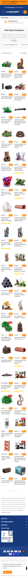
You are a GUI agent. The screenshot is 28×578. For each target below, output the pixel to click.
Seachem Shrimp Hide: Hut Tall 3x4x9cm (20, 338)
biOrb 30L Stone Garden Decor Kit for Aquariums (19, 194)
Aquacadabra (8, 548)
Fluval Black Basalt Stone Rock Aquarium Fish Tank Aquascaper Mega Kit (20, 459)
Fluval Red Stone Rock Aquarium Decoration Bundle (20, 387)
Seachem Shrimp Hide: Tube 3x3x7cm (7, 481)
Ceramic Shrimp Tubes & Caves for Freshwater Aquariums (20, 412)
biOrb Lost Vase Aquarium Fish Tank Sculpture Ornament (6, 168)
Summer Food (13, 17)
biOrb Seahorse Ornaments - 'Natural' (19, 316)
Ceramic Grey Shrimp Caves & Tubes (6, 293)
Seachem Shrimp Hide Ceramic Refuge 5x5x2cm (20, 146)
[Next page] (18, 490)
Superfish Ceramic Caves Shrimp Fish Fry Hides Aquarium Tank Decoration (20, 122)
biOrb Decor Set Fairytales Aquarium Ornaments (19, 294)
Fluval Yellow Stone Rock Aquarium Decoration (19, 435)
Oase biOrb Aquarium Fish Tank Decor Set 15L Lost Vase (19, 98)
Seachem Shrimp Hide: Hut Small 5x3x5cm (7, 361)
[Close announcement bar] (25, 1)
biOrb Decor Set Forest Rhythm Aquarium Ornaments (19, 269)
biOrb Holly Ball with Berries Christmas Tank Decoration (6, 412)
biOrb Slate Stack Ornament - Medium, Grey (6, 244)
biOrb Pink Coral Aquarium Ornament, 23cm (6, 269)
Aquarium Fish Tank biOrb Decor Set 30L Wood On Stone (6, 75)
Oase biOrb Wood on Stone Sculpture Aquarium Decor (19, 75)
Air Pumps (20, 17)
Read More (14, 40)
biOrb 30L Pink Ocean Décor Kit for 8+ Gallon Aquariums (20, 168)
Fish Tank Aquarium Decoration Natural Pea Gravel (6, 387)
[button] (3, 12)
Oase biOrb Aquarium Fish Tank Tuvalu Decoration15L (6, 121)
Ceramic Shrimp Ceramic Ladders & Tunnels (6, 458)
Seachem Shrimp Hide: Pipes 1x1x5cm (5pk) (7, 97)
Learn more (8, 572)
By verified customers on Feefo (16, 22)
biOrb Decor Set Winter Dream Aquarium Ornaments (6, 219)
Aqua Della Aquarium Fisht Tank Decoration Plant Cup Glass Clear (20, 482)
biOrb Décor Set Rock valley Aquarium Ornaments (7, 145)
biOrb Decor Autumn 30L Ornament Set (6, 316)
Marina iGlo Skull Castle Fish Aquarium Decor (6, 194)
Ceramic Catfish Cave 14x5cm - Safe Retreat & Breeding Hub (20, 219)
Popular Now (4, 17)
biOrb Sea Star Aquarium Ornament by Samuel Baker (20, 244)
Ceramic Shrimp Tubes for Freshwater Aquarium (20, 362)
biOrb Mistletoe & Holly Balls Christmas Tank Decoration (6, 339)
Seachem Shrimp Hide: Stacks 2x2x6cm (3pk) (7, 435)
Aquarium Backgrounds (10, 44)
